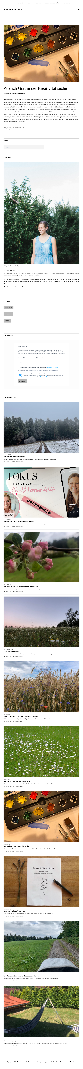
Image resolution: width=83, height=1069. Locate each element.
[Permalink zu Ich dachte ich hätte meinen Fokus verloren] (41, 492)
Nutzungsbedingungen (45, 376)
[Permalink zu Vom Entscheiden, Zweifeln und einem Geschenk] (41, 686)
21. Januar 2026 (7, 584)
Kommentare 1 (19, 591)
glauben (11, 129)
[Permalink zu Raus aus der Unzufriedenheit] (41, 881)
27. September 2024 (8, 649)
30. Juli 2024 (7, 714)
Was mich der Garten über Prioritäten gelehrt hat (21, 586)
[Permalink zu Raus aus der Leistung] (41, 622)
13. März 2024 (7, 127)
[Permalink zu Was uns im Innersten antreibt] (41, 427)
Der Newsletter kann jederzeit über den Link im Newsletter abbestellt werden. (38, 370)
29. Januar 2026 (7, 519)
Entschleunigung (10, 1041)
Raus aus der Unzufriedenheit (14, 911)
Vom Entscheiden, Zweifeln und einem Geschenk (21, 716)
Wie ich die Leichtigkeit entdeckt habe (17, 781)
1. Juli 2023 (6, 1039)
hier (22, 287)
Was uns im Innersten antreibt (14, 456)
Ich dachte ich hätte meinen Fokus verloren (19, 521)
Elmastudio (73, 1062)
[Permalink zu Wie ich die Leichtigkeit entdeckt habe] (41, 751)
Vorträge (20, 3)
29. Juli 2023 (7, 974)
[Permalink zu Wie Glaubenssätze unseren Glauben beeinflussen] (41, 946)
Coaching (30, 3)
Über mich (39, 3)
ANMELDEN (22, 381)
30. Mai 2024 (7, 779)
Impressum (67, 3)
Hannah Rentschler (13, 9)
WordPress (56, 1062)
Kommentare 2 (19, 786)
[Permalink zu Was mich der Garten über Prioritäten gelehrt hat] (41, 557)
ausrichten (6, 129)
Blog (13, 3)
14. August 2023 (7, 909)
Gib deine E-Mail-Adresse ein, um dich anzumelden (31, 358)
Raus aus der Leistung (12, 651)
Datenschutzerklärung (53, 3)
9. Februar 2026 (7, 454)
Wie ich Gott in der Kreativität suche (35, 88)
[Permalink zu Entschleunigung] (41, 1011)
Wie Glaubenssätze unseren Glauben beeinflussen (21, 976)
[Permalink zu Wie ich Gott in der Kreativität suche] (41, 81)
